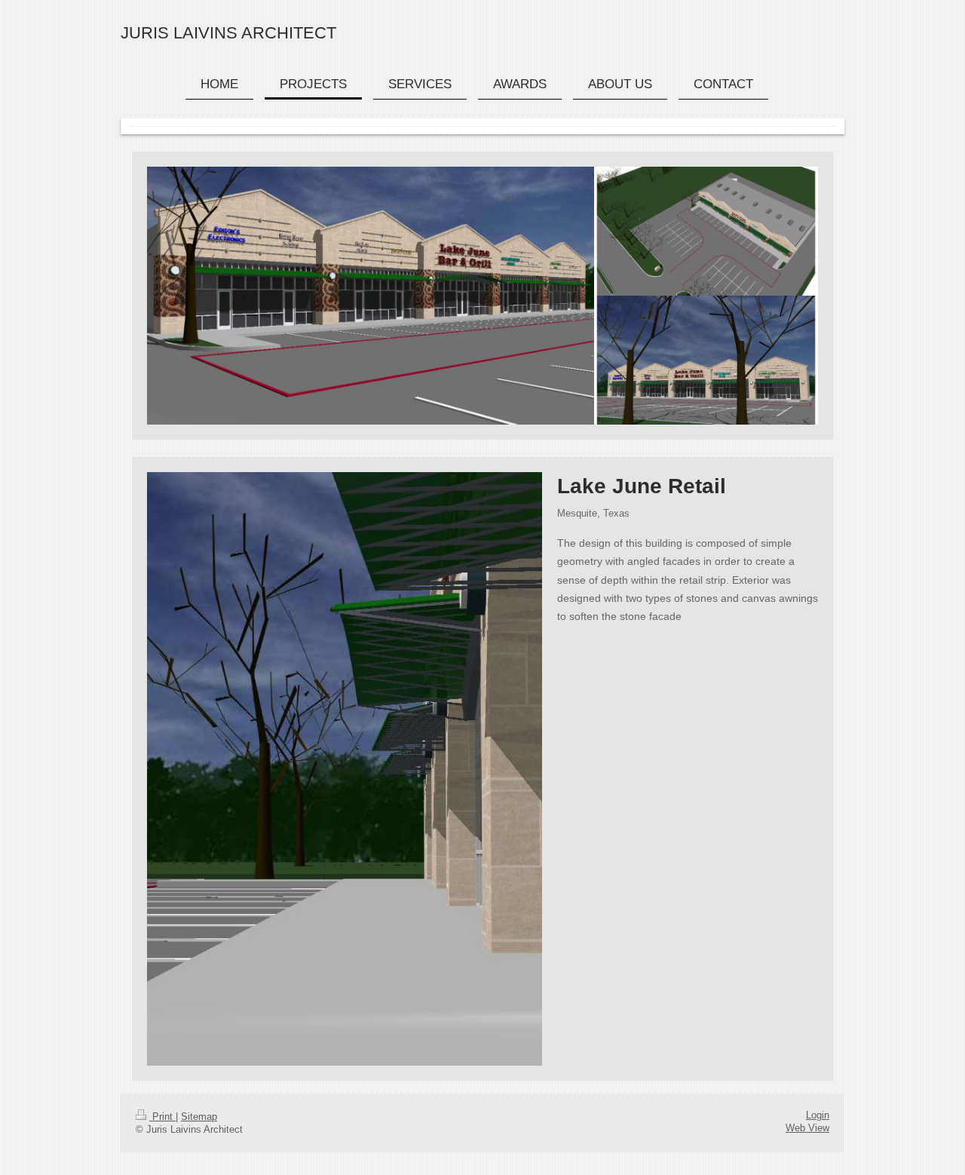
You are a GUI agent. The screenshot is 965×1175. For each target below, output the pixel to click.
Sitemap (199, 1117)
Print (162, 1117)
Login (817, 1115)
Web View (807, 1128)
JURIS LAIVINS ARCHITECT (228, 32)
